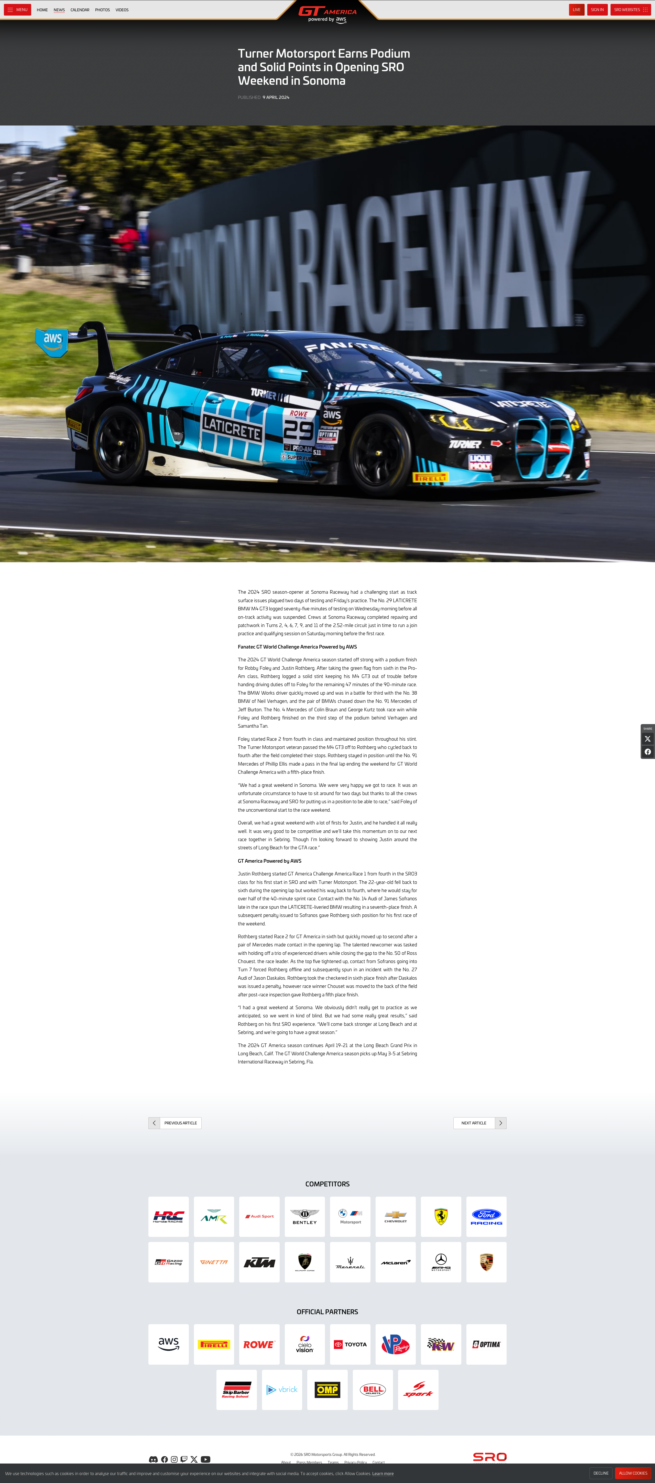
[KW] (441, 1344)
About (286, 1462)
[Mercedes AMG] (441, 1262)
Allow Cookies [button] (633, 1473)
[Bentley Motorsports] (305, 1217)
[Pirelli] (214, 1344)
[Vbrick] (282, 1390)
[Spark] (418, 1390)
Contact (379, 1462)
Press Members (309, 1462)
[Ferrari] (441, 1217)
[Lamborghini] (305, 1262)
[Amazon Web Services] (168, 1344)
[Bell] (373, 1390)
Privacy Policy (355, 1462)
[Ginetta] (214, 1262)
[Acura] (168, 1217)
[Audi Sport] (259, 1217)
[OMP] (327, 1390)
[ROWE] (259, 1344)
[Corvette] (396, 1217)
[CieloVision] (305, 1344)
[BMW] (350, 1217)
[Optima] (486, 1344)
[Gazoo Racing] (168, 1262)
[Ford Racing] (486, 1217)
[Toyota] (350, 1344)
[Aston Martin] (214, 1217)
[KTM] (259, 1262)
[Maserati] (350, 1262)
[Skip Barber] (236, 1390)
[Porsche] (486, 1262)
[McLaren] (396, 1262)
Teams (333, 1462)
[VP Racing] (396, 1344)
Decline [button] (601, 1473)
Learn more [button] (383, 1473)
